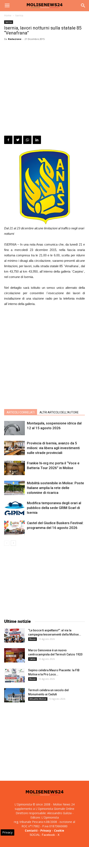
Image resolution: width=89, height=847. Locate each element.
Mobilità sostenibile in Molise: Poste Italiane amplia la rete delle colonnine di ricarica (55, 488)
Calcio (32, 659)
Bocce (32, 639)
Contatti (31, 830)
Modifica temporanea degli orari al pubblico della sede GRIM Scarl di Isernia (54, 508)
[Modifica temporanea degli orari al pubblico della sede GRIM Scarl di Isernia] (14, 508)
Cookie (59, 830)
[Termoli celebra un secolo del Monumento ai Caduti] (14, 695)
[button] (83, 5)
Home (7, 15)
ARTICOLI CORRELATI (21, 412)
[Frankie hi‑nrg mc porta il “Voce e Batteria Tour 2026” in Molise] (14, 468)
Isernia (19, 15)
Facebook (48, 834)
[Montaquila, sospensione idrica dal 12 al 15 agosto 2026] (14, 428)
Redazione (14, 39)
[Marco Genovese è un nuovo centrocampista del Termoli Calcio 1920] (14, 655)
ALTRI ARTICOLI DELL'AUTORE (59, 412)
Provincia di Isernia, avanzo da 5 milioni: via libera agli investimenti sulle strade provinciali (53, 448)
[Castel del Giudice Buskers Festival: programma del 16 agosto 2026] (14, 528)
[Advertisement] (44, 89)
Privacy (45, 830)
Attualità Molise (37, 698)
